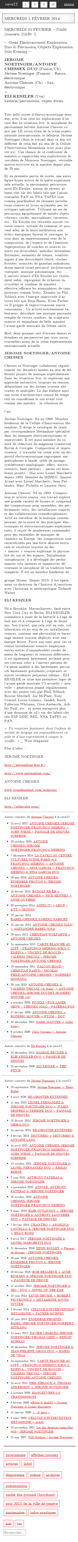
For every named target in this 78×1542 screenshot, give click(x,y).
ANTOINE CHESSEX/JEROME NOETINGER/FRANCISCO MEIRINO (38, 845)
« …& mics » (41, 1412)
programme (15, 1454)
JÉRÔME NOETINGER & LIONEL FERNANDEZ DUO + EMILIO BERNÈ (41, 1167)
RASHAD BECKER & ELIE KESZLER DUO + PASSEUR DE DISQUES (39, 1056)
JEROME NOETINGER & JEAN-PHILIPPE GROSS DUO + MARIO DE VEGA (42, 1351)
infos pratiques (43, 1512)
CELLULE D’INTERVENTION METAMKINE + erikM (41, 1420)
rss (19, 1523)
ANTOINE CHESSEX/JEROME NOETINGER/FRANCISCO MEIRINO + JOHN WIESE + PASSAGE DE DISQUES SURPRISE (42, 829)
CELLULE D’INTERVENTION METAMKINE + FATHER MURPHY (42, 1311)
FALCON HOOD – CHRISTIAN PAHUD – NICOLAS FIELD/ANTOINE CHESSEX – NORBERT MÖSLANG (41, 972)
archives (53, 1474)
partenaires (15, 1512)
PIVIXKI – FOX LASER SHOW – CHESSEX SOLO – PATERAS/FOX (42, 1004)
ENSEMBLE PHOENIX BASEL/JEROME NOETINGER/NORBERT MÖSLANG (42, 1323)
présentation (16, 1485)
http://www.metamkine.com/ (27, 773)
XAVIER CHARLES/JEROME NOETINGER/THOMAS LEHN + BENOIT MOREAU (42, 1337)
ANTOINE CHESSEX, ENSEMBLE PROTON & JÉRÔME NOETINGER (36, 881)
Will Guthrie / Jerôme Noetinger (50, 1437)
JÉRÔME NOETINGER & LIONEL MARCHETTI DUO (38, 1241)
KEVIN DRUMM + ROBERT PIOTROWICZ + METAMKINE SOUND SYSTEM (41, 1300)
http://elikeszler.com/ (22, 806)
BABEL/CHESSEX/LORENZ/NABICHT (39, 919)
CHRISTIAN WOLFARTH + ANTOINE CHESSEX (41, 936)
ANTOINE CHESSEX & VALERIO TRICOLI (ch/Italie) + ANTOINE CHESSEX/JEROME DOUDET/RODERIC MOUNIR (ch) (42, 990)
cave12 (11, 4)
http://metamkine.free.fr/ (24, 764)
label (28, 1463)
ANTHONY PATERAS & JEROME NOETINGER (37, 1179)
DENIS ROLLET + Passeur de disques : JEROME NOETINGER (42, 1250)
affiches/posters (44, 1454)
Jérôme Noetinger (43, 1080)
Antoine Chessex (42, 817)
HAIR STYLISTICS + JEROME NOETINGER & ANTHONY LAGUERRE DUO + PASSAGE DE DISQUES (42, 1215)
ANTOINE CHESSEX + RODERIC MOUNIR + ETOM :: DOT (38, 1014)
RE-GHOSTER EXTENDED (48, 1097)
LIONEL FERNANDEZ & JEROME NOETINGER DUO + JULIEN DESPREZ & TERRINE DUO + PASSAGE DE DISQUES (41, 1108)
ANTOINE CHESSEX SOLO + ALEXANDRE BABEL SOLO (41, 927)
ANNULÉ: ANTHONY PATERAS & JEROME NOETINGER (38, 1189)
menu (69, 4)
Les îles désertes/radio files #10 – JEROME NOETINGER (42, 1429)
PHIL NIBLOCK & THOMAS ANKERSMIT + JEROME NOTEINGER (41, 1385)
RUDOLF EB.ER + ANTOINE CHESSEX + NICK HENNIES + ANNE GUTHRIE (41, 895)
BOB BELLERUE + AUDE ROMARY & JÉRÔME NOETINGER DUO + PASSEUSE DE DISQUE (41, 1276)
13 (53, 4)
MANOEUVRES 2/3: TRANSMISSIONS (36, 1395)
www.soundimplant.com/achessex (30, 789)
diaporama (15, 1474)
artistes (12, 1463)
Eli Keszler (38, 1046)
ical (8, 1523)
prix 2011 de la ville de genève (32, 1503)
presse (35, 1474)
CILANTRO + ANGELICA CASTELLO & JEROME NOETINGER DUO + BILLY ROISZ (42, 1229)
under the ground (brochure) (30, 1494)
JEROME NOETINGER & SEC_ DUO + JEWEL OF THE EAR (41, 1288)
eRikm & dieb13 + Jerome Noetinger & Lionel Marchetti (39, 1404)
